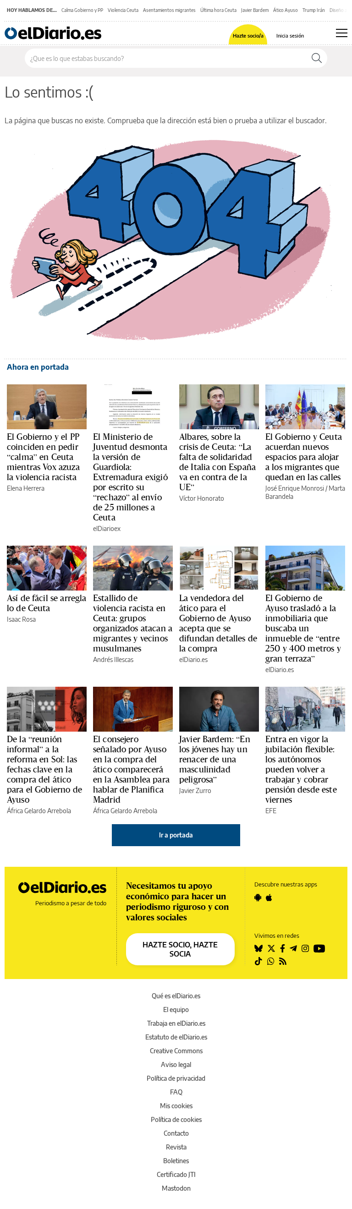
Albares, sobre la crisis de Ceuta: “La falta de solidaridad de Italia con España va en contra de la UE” (217, 461)
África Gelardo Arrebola (39, 811)
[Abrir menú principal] (341, 33)
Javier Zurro (195, 790)
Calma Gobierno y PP (82, 10)
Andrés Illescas (113, 659)
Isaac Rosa (21, 619)
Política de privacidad (176, 1078)
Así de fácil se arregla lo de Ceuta (46, 602)
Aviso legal (176, 1064)
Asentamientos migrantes (169, 10)
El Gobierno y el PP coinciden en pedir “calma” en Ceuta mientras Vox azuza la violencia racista (43, 456)
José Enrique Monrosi (294, 488)
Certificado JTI (176, 1174)
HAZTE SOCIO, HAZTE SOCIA (180, 949)
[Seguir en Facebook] (282, 948)
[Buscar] (316, 58)
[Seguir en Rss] (282, 961)
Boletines (176, 1161)
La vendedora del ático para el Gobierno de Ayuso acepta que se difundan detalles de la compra (218, 623)
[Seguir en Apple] (269, 897)
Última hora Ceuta (218, 10)
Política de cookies (176, 1119)
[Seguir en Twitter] (271, 948)
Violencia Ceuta (123, 10)
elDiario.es (193, 659)
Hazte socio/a (248, 35)
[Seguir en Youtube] (319, 948)
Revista (176, 1147)
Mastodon (176, 1188)
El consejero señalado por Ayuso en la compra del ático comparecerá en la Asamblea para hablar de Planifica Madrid (131, 769)
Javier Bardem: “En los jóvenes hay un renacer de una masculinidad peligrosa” (214, 759)
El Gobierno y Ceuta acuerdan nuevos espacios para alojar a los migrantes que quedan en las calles (303, 456)
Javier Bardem (255, 10)
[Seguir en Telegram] (293, 948)
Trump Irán (313, 10)
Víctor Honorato (201, 498)
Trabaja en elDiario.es (176, 1023)
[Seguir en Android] (257, 897)
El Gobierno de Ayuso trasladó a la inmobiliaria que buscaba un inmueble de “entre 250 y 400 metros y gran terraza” (303, 628)
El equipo (176, 1009)
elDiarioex (107, 528)
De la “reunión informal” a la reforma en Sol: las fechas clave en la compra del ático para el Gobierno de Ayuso (44, 769)
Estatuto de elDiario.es (176, 1037)
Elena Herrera (25, 488)
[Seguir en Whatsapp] (271, 961)
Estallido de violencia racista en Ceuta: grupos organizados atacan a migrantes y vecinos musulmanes (132, 623)
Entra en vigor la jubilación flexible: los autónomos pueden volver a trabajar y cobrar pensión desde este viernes (301, 769)
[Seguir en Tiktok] (258, 961)
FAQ (176, 1092)
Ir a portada (176, 835)
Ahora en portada (38, 367)
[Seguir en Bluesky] (258, 948)
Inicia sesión (290, 35)
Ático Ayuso (285, 10)
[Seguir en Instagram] (305, 948)
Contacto (176, 1133)
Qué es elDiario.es (176, 996)
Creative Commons (176, 1051)
